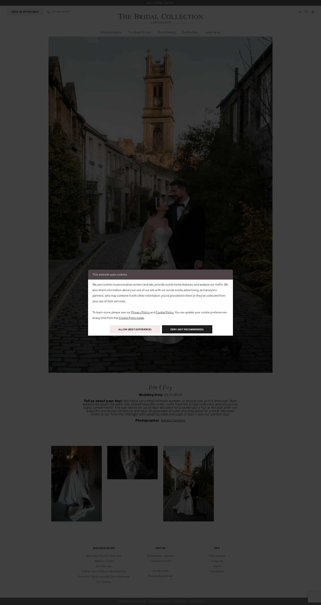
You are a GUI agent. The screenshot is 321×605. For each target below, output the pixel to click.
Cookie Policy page (131, 317)
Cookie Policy (165, 312)
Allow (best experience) (135, 329)
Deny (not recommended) (187, 329)
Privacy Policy (140, 312)
